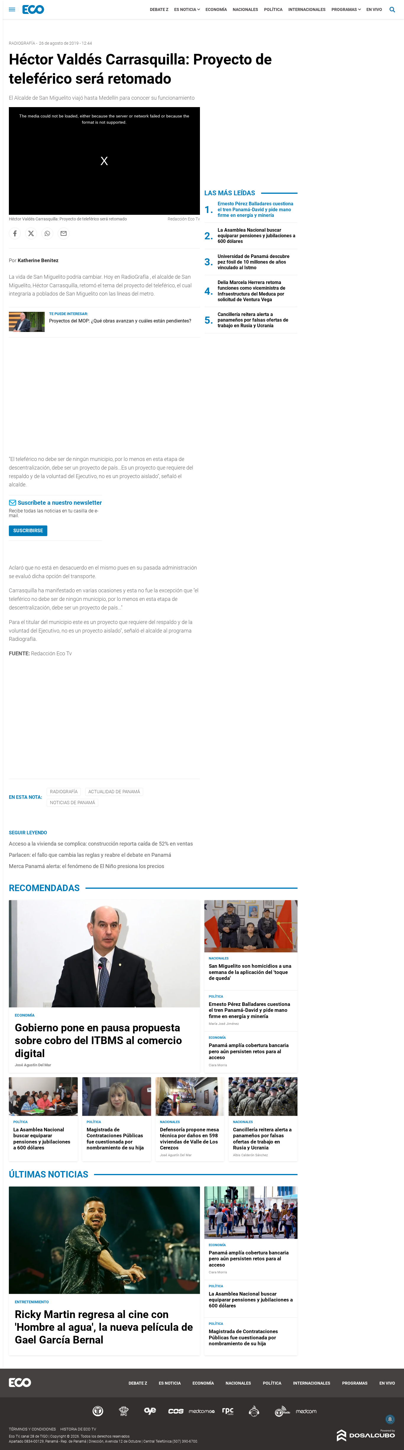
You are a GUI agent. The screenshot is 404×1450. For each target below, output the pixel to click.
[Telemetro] (98, 1416)
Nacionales (245, 9)
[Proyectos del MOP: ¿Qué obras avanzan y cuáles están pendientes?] (27, 330)
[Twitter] (31, 233)
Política (273, 9)
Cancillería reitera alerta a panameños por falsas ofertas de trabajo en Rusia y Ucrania (253, 320)
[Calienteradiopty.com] (254, 1416)
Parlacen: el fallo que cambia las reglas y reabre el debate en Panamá (90, 855)
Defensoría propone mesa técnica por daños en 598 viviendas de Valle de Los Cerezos (189, 1139)
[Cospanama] (176, 1416)
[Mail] (64, 233)
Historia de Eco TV (78, 1429)
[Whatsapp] (47, 233)
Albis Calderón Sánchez (250, 1155)
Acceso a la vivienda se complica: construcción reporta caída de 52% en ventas (101, 844)
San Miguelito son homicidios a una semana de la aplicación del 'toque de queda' (250, 972)
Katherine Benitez (38, 260)
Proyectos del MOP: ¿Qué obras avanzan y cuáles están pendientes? (120, 321)
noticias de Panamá (72, 802)
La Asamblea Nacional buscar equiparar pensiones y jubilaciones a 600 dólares (256, 235)
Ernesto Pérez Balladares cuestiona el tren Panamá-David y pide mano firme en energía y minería (255, 209)
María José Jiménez (224, 1024)
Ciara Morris (218, 1065)
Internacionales (307, 9)
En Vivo (374, 9)
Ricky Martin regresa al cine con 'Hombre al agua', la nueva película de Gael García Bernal (104, 1327)
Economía (216, 9)
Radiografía (22, 43)
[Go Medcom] (202, 1416)
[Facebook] (15, 233)
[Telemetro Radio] (280, 1416)
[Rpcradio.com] (228, 1416)
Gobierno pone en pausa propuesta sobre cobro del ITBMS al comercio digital (98, 1040)
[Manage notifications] (390, 1419)
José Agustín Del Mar (33, 1065)
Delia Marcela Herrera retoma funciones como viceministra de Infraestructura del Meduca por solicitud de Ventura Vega (251, 291)
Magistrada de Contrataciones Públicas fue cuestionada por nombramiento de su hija (115, 1139)
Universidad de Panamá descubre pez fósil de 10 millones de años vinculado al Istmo (254, 262)
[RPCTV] (124, 1416)
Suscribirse (28, 530)
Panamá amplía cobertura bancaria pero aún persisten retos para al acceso (249, 1051)
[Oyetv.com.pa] (150, 1416)
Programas (344, 9)
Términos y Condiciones (32, 1429)
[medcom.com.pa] (306, 1416)
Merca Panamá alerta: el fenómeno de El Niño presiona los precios (86, 866)
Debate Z (159, 9)
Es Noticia (185, 9)
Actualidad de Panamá (114, 791)
